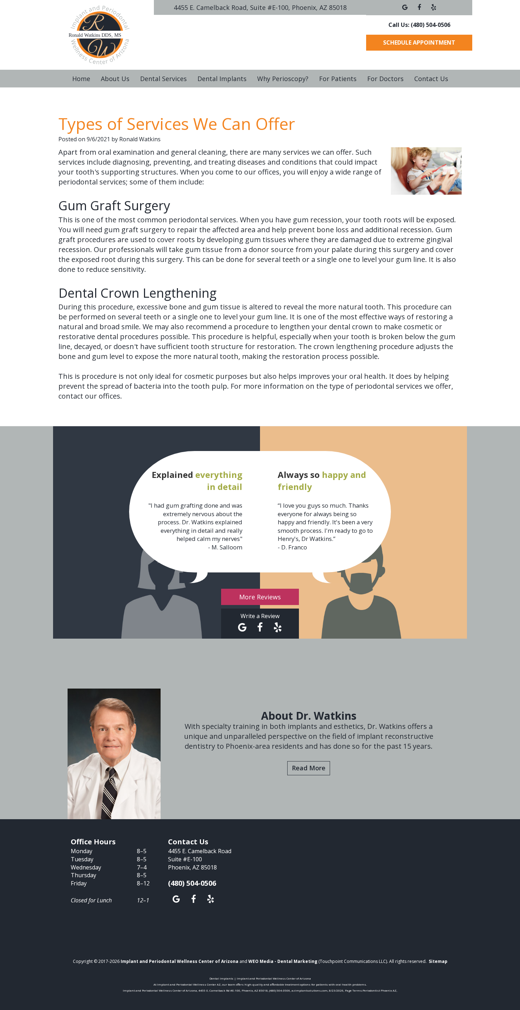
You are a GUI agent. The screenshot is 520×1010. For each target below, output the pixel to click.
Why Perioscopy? (282, 78)
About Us (115, 78)
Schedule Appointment (419, 42)
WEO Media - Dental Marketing (282, 961)
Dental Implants (222, 78)
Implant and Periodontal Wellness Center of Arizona (179, 961)
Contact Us (431, 78)
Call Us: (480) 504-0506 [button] (419, 25)
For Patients (338, 78)
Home (81, 78)
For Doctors (385, 78)
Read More (308, 768)
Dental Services (163, 78)
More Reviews (260, 597)
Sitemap (438, 961)
